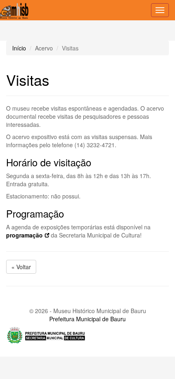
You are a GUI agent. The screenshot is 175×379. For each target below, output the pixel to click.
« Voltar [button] (21, 267)
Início (19, 48)
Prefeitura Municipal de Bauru (87, 319)
